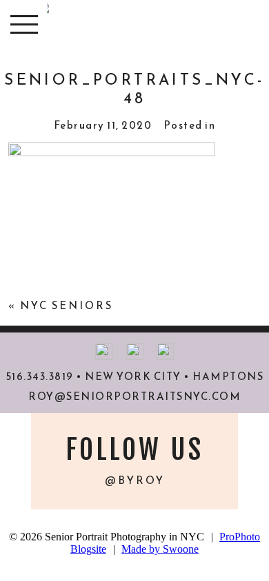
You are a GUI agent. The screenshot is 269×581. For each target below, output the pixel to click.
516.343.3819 (40, 376)
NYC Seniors (66, 305)
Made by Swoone (160, 549)
